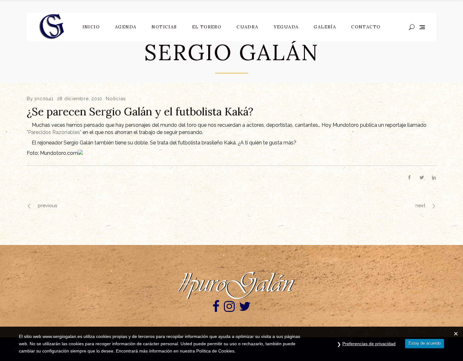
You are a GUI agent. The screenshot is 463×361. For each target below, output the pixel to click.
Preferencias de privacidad (369, 343)
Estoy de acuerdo (425, 343)
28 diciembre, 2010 (80, 99)
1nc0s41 (43, 99)
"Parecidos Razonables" (54, 132)
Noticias (116, 99)
